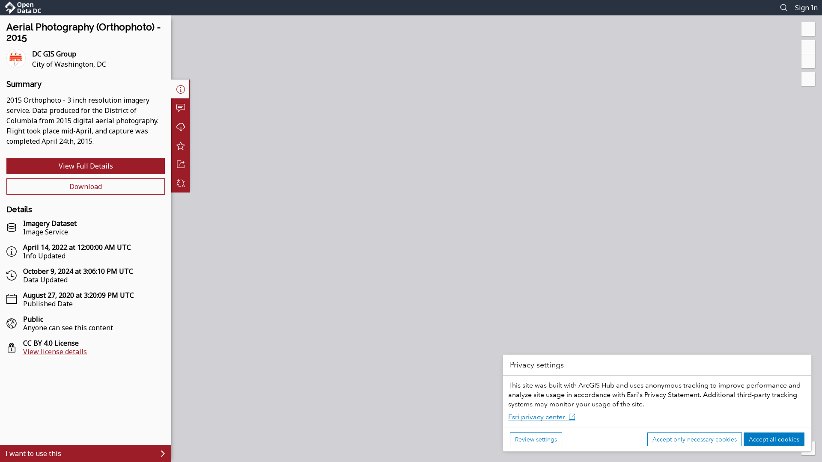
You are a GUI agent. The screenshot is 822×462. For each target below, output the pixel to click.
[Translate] (180, 183)
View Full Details (86, 166)
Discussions (180, 107)
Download (85, 186)
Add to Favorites (180, 145)
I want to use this (33, 453)
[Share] (180, 164)
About (180, 89)
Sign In (806, 7)
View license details (55, 351)
